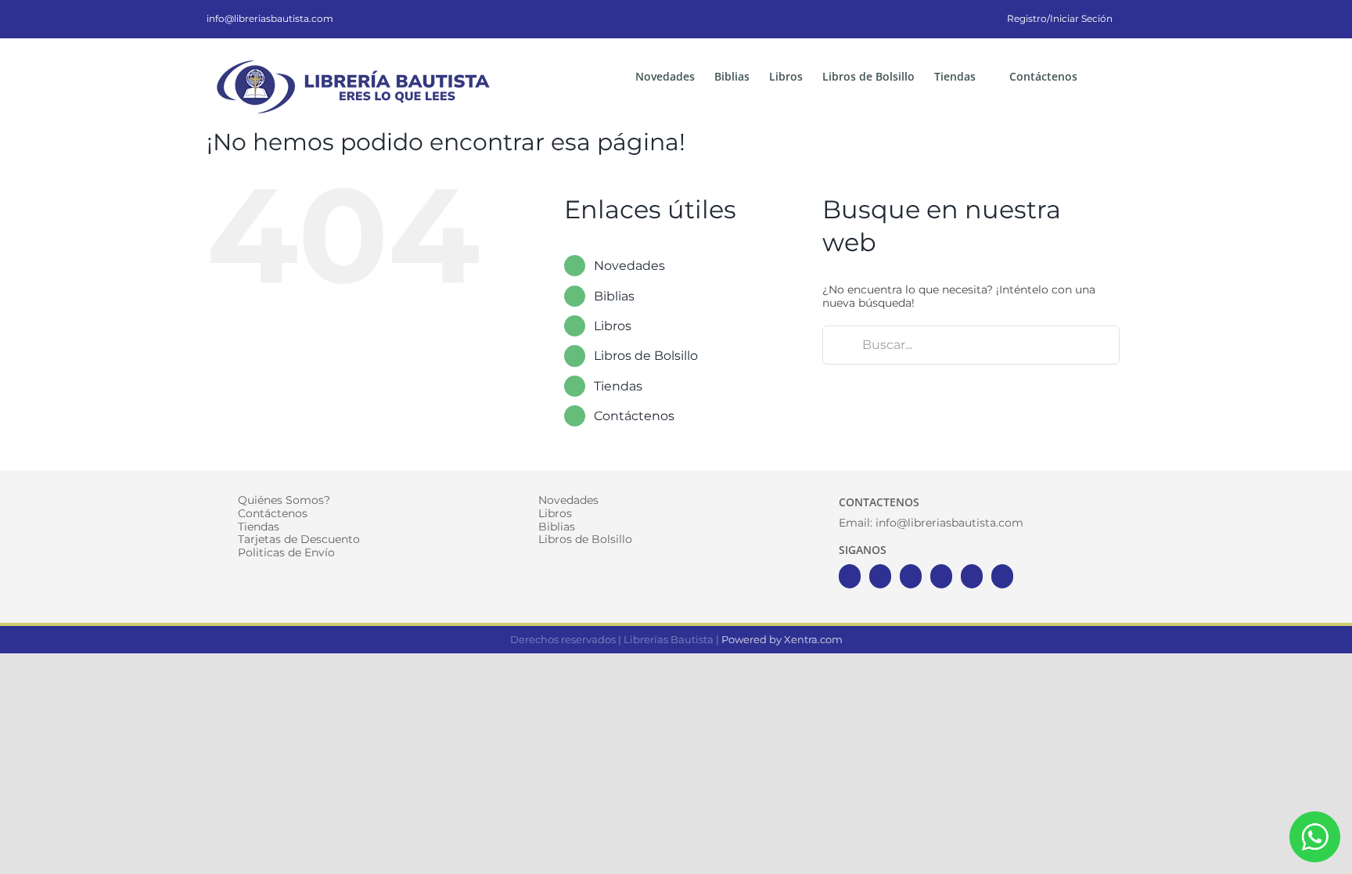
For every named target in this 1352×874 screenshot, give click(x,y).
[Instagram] (911, 576)
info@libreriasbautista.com (270, 18)
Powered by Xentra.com (782, 639)
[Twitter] (880, 576)
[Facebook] (850, 576)
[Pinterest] (972, 576)
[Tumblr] (1002, 576)
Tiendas (618, 386)
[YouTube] (941, 576)
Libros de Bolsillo (646, 355)
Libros (612, 325)
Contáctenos (634, 415)
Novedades (629, 265)
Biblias (614, 296)
